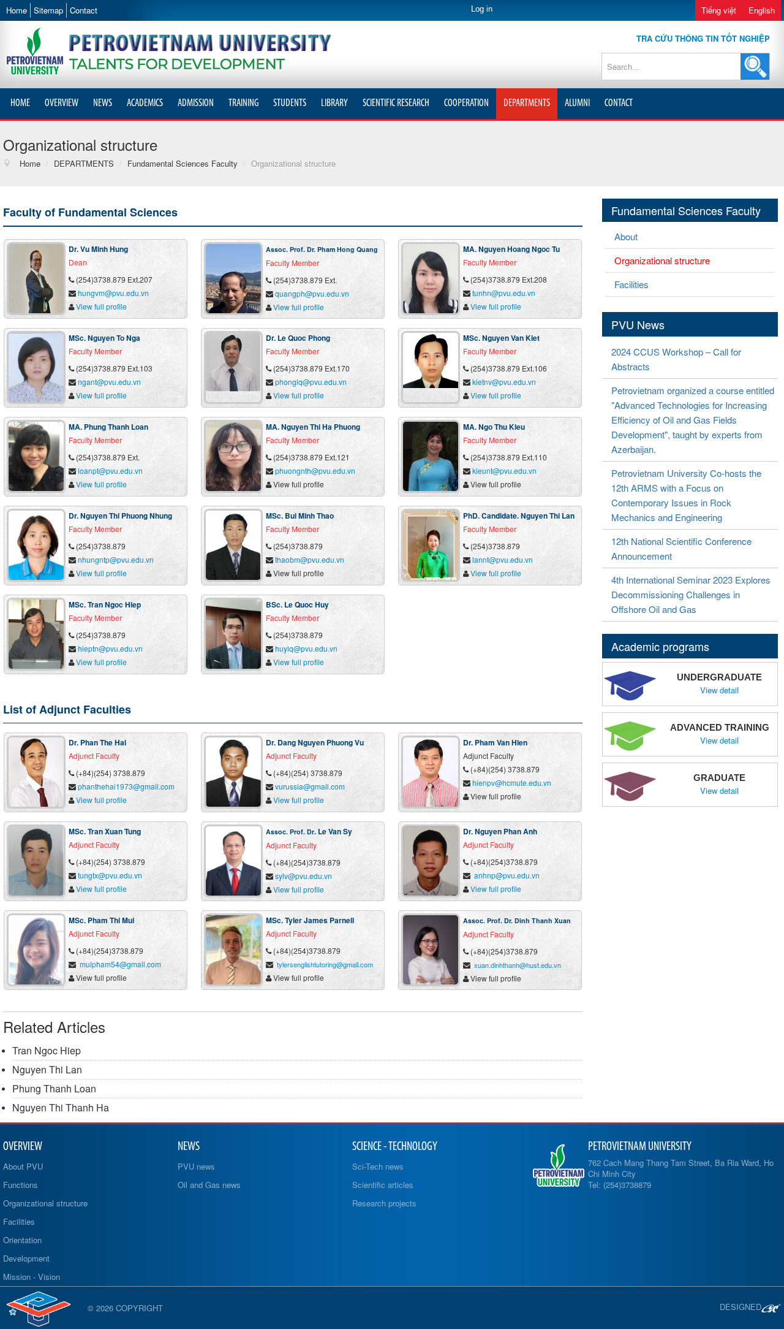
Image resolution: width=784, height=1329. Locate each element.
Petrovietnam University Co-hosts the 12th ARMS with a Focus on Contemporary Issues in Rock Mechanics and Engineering (686, 495)
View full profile (101, 306)
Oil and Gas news (209, 1184)
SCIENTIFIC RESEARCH (396, 103)
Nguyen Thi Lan (47, 1069)
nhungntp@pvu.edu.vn (116, 559)
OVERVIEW (61, 103)
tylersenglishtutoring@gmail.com (325, 964)
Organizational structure (662, 260)
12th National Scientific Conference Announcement (681, 548)
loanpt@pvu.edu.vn (110, 470)
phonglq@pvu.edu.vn (311, 381)
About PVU (23, 1166)
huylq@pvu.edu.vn (306, 648)
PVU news (196, 1166)
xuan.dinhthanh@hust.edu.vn (517, 965)
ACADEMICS (145, 103)
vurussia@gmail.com (310, 786)
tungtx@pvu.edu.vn (110, 875)
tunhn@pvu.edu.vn (503, 293)
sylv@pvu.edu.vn (303, 875)
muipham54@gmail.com (120, 964)
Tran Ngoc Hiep (46, 1050)
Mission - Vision (31, 1276)
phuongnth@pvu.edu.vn (315, 470)
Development (26, 1258)
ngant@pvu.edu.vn (109, 381)
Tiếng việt (718, 10)
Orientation (22, 1240)
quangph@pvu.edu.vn (312, 293)
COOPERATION (466, 103)
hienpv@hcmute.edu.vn (511, 782)
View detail (719, 690)
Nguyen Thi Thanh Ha (60, 1107)
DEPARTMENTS (526, 103)
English (761, 10)
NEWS (102, 103)
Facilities (631, 284)
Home (16, 10)
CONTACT (619, 103)
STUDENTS (289, 103)
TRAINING (243, 103)
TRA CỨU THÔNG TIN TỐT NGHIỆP (703, 38)
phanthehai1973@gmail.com (126, 786)
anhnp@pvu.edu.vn (507, 875)
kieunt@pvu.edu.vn (504, 470)
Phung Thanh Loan (54, 1088)
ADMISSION (196, 103)
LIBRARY (334, 103)
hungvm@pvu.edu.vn (113, 293)
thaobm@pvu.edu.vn (309, 559)
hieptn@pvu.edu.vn (110, 648)
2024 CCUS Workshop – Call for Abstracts (676, 359)
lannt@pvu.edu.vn (502, 559)
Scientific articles (382, 1184)
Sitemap (48, 10)
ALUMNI (577, 103)
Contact (83, 10)
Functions (20, 1184)
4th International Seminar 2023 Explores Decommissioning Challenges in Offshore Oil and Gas (691, 594)
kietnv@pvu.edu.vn (504, 381)
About (626, 236)
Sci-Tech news (378, 1166)
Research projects (384, 1203)
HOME (20, 103)
